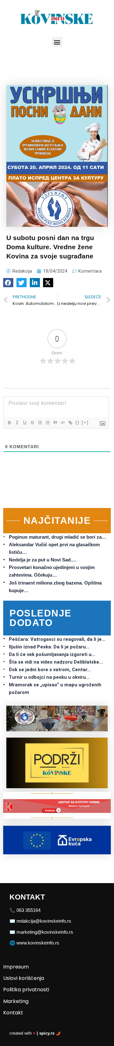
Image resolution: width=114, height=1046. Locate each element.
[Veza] (70, 422)
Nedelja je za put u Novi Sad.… (43, 559)
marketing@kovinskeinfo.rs (44, 932)
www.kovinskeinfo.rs (37, 942)
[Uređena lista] (39, 422)
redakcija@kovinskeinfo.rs (43, 921)
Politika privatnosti (26, 989)
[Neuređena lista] (47, 422)
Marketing (15, 1001)
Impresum (16, 966)
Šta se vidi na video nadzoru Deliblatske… (56, 662)
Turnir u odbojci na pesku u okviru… (49, 677)
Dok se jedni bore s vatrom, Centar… (50, 669)
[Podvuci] (24, 422)
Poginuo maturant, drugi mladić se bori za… (57, 537)
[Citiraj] (55, 422)
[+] (85, 422)
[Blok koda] (62, 422)
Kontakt (13, 1012)
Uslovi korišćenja (23, 978)
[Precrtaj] (32, 422)
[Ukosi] (17, 422)
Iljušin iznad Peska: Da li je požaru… (49, 647)
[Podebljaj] (9, 422)
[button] (57, 42)
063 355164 (28, 910)
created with (35, 1033)
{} (77, 422)
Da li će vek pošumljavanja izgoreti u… (52, 654)
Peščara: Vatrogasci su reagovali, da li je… (57, 639)
